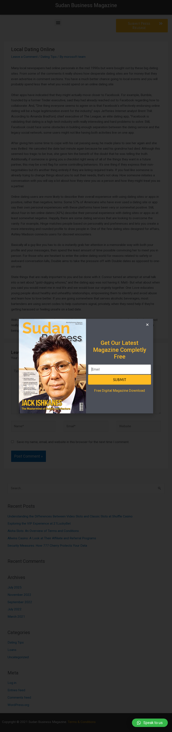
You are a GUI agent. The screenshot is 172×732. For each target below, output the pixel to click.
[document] (86, 366)
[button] (150, 723)
